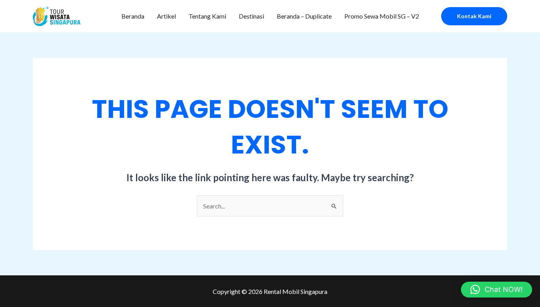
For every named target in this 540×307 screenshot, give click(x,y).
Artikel (166, 16)
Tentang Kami (207, 16)
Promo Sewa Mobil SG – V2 (381, 16)
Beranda (132, 16)
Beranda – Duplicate (304, 16)
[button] (474, 16)
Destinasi (251, 16)
